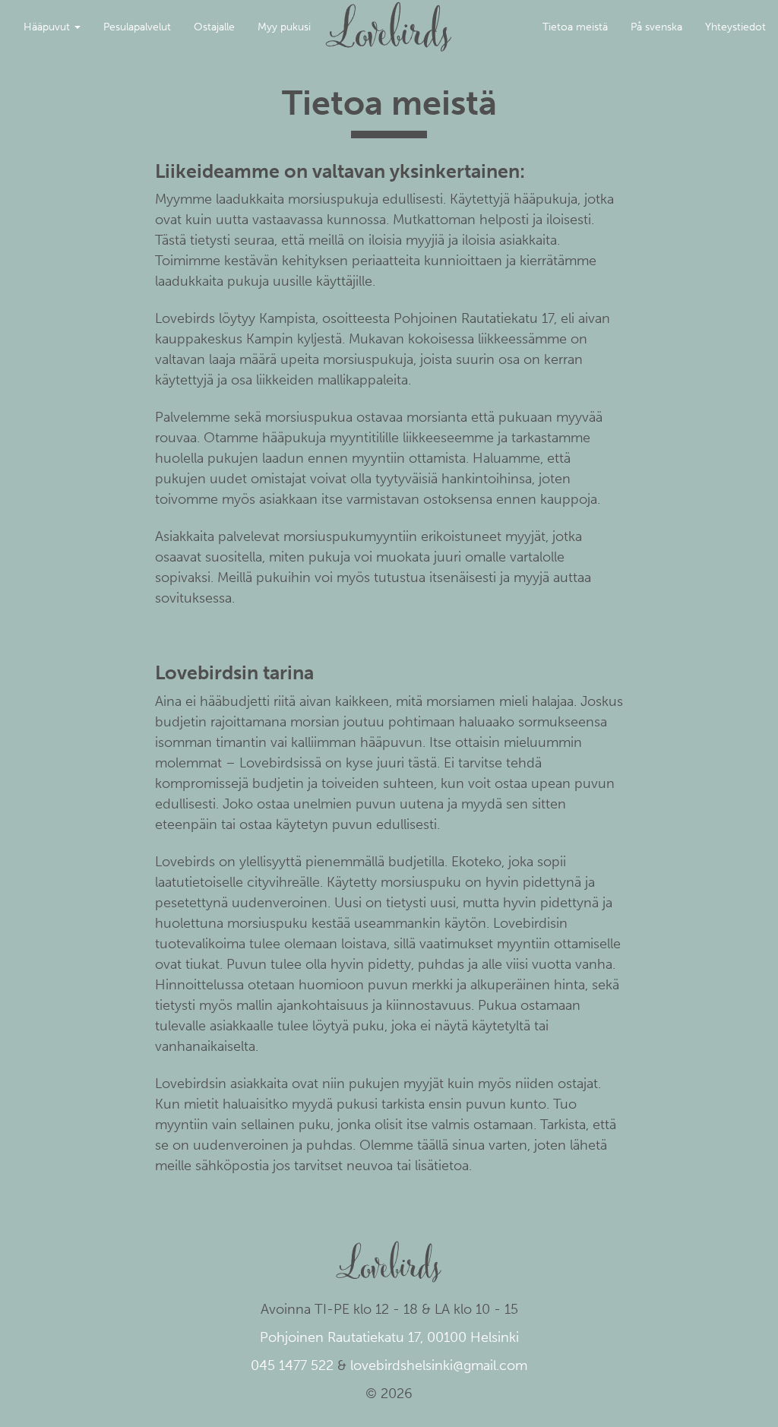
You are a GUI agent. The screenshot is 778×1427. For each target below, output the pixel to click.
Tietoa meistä (575, 27)
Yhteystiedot (735, 27)
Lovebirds (389, 20)
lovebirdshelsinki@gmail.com (438, 1365)
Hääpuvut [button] (48, 27)
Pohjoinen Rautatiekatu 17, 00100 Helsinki (389, 1337)
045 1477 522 (292, 1365)
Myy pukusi (284, 27)
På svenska (656, 27)
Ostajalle (214, 27)
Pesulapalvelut (137, 27)
